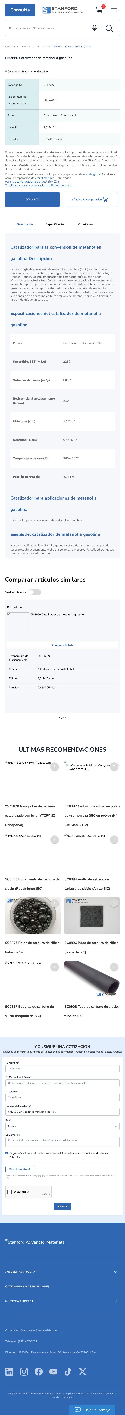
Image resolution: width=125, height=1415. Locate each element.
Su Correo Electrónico (18, 1077)
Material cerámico (42, 46)
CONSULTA (32, 199)
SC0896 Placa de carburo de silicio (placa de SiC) (91, 948)
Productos (25, 46)
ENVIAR (62, 1206)
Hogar (8, 46)
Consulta (20, 10)
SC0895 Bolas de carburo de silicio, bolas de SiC (32, 948)
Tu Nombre (12, 1063)
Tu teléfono (12, 1091)
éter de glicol (92, 174)
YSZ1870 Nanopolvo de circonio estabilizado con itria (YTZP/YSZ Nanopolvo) (30, 815)
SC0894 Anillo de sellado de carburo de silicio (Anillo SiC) (87, 884)
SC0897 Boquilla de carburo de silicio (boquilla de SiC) (29, 1011)
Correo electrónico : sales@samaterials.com (31, 1330)
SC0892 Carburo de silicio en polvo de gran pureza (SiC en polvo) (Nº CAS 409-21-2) (92, 815)
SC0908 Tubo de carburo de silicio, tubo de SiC (91, 1011)
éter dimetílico (44, 178)
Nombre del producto (18, 1106)
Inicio (16, 46)
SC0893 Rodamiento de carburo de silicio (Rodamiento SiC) (32, 884)
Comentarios (12, 1135)
